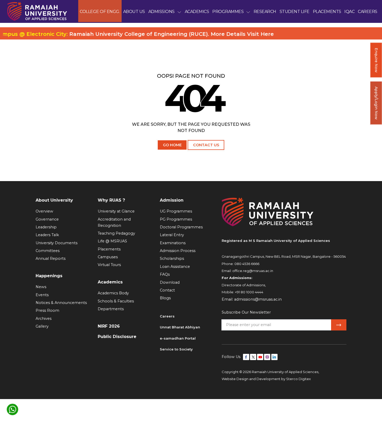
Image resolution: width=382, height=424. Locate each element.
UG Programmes (176, 211)
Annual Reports (50, 258)
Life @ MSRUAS (112, 241)
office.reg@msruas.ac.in (252, 271)
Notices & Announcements (61, 302)
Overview (44, 211)
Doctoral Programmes (181, 227)
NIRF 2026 (109, 326)
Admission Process (177, 250)
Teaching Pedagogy (116, 233)
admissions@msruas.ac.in (258, 299)
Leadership (46, 227)
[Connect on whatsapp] (12, 409)
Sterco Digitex (298, 379)
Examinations (173, 243)
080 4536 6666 (246, 264)
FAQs (165, 274)
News (41, 286)
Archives (43, 318)
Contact (167, 290)
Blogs (165, 298)
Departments (111, 309)
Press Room (47, 310)
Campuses (108, 257)
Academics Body (113, 293)
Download (170, 282)
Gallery (42, 326)
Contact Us (206, 145)
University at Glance (116, 211)
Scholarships (172, 258)
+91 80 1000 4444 (249, 292)
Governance (47, 219)
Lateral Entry (172, 235)
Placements (109, 249)
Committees (48, 250)
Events (42, 295)
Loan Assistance (175, 266)
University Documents (56, 243)
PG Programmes (176, 219)
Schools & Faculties (116, 301)
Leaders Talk (47, 235)
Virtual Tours (109, 264)
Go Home (172, 145)
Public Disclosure (117, 336)
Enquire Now (376, 60)
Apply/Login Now (376, 103)
